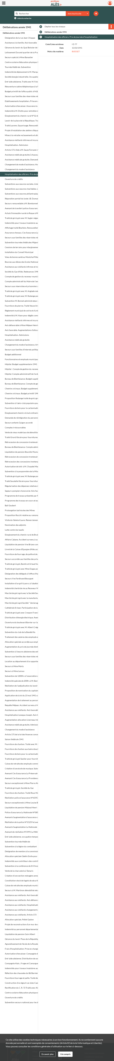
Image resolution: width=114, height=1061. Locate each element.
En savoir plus (48, 1054)
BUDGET (76, 51)
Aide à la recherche (24, 18)
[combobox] (77, 13)
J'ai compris (65, 1054)
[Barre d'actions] (111, 26)
